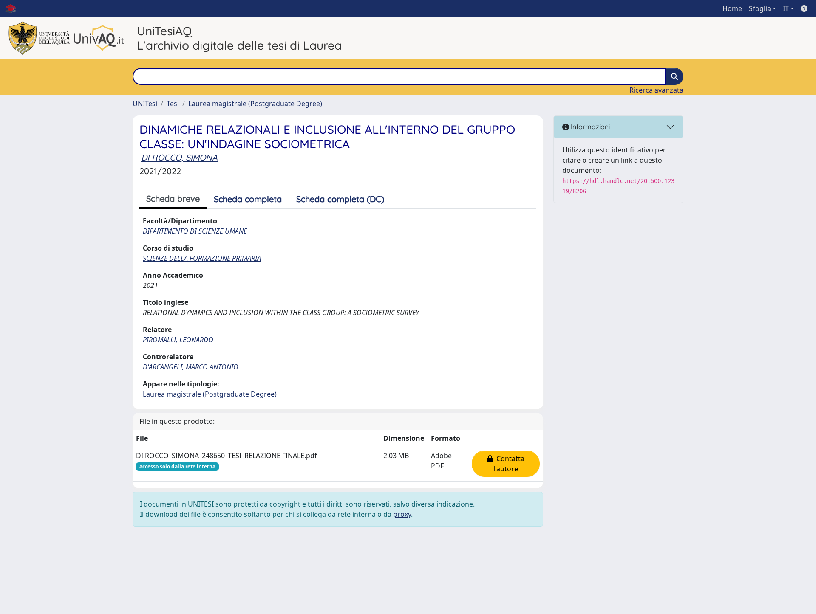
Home (732, 8)
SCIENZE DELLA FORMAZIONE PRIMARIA (202, 258)
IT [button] (786, 8)
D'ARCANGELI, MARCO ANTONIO (190, 367)
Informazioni (589, 126)
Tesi (173, 103)
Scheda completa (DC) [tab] (340, 199)
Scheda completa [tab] (248, 199)
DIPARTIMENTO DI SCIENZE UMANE (195, 231)
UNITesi (145, 103)
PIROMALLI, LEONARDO (178, 339)
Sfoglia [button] (760, 8)
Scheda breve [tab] (173, 198)
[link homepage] (14, 8)
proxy (402, 514)
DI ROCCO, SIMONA (179, 157)
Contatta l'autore (508, 463)
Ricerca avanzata (656, 90)
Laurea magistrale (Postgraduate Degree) (255, 103)
